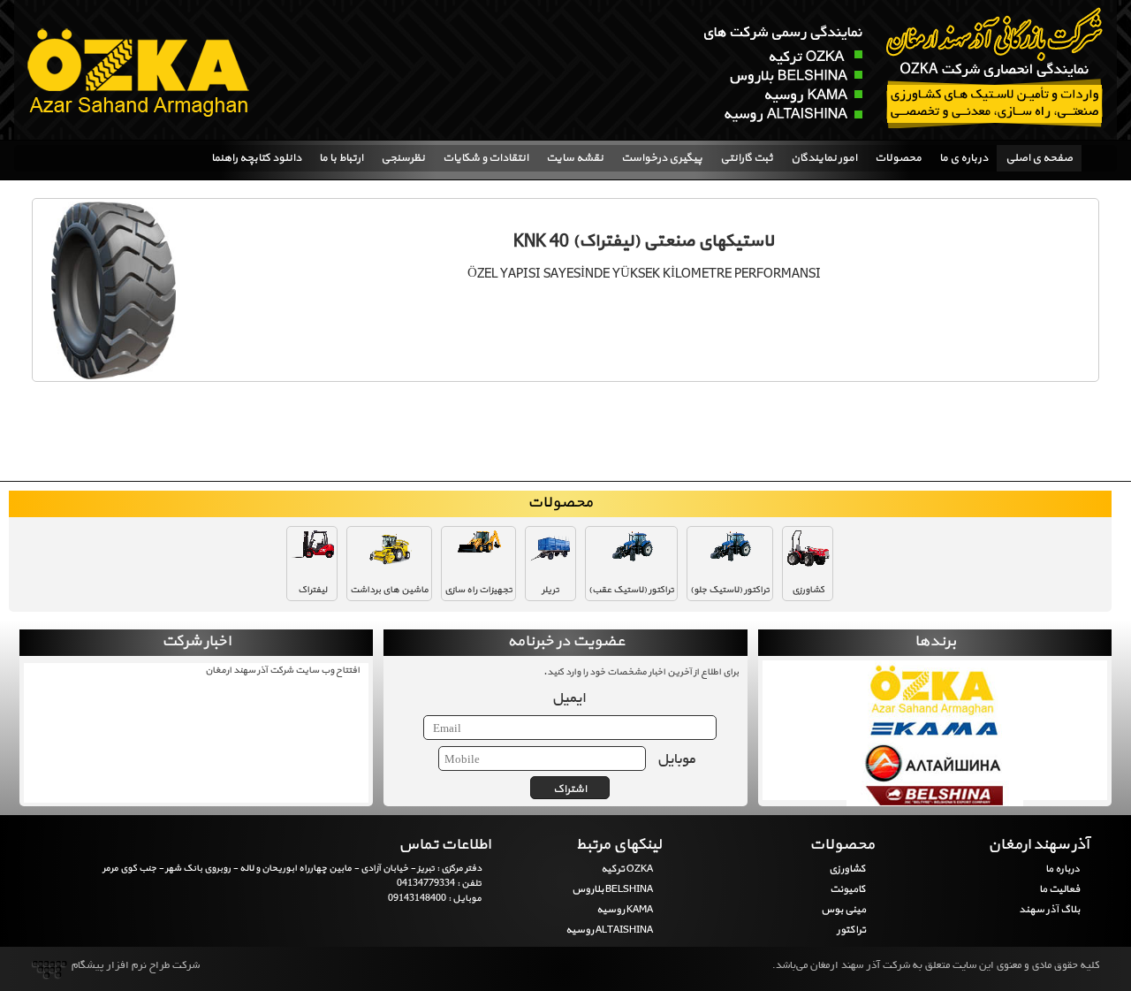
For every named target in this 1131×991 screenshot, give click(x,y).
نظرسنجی (403, 158)
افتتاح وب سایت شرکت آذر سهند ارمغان (282, 670)
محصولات (898, 158)
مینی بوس (843, 910)
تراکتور (851, 930)
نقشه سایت (574, 158)
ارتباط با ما (341, 158)
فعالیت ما (1059, 889)
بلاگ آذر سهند (1049, 910)
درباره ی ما (963, 158)
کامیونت (848, 889)
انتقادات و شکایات (485, 158)
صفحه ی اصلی (1039, 158)
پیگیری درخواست (661, 158)
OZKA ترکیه (627, 869)
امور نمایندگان (824, 158)
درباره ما (1062, 869)
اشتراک (570, 789)
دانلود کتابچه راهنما (256, 158)
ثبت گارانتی (746, 158)
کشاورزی (847, 869)
